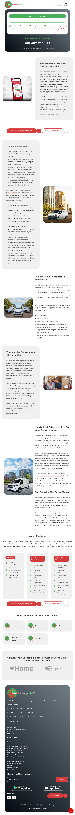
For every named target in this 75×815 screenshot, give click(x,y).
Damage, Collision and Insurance (17, 759)
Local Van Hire (37, 48)
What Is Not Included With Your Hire (17, 748)
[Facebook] (9, 797)
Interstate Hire (11, 727)
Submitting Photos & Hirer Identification (18, 757)
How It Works (11, 742)
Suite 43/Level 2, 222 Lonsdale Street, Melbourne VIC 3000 (27, 717)
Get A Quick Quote (53, 131)
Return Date (51, 26)
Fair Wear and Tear (13, 755)
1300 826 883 (55, 796)
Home (23, 48)
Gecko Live (10, 734)
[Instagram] (14, 797)
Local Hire (29, 48)
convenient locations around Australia (50, 476)
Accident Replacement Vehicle (16, 729)
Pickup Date (36, 26)
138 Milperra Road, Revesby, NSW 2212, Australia (24, 709)
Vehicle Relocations (13, 768)
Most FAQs (10, 765)
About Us (10, 731)
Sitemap (51, 805)
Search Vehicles (62, 28)
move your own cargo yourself (54, 435)
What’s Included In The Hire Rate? (17, 746)
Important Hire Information (15, 744)
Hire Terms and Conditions (15, 752)
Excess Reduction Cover (14, 763)
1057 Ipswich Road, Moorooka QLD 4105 (21, 713)
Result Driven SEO (41, 808)
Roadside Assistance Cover (15, 761)
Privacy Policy (11, 770)
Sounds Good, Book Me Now (22, 131)
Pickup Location (17, 26)
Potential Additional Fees (14, 750)
